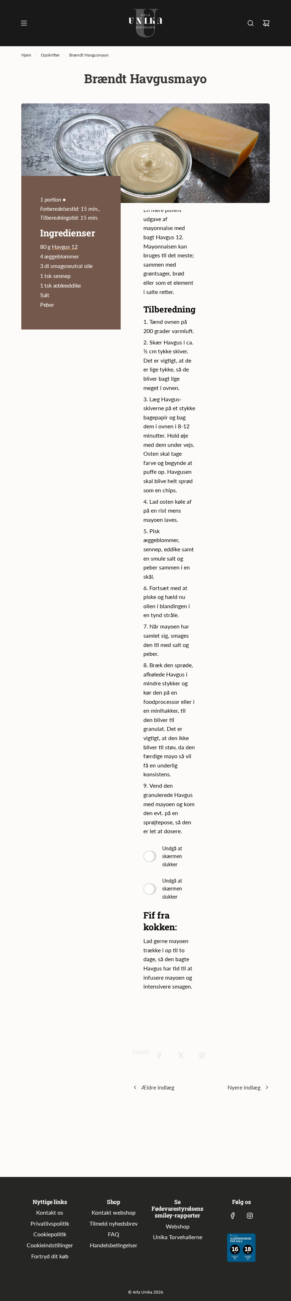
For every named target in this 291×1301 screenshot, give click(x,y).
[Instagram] (250, 1216)
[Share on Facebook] (159, 1057)
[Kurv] (266, 23)
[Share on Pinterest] (202, 1057)
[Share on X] (180, 1057)
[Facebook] (233, 1216)
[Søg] (250, 23)
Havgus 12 (65, 246)
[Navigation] (24, 23)
